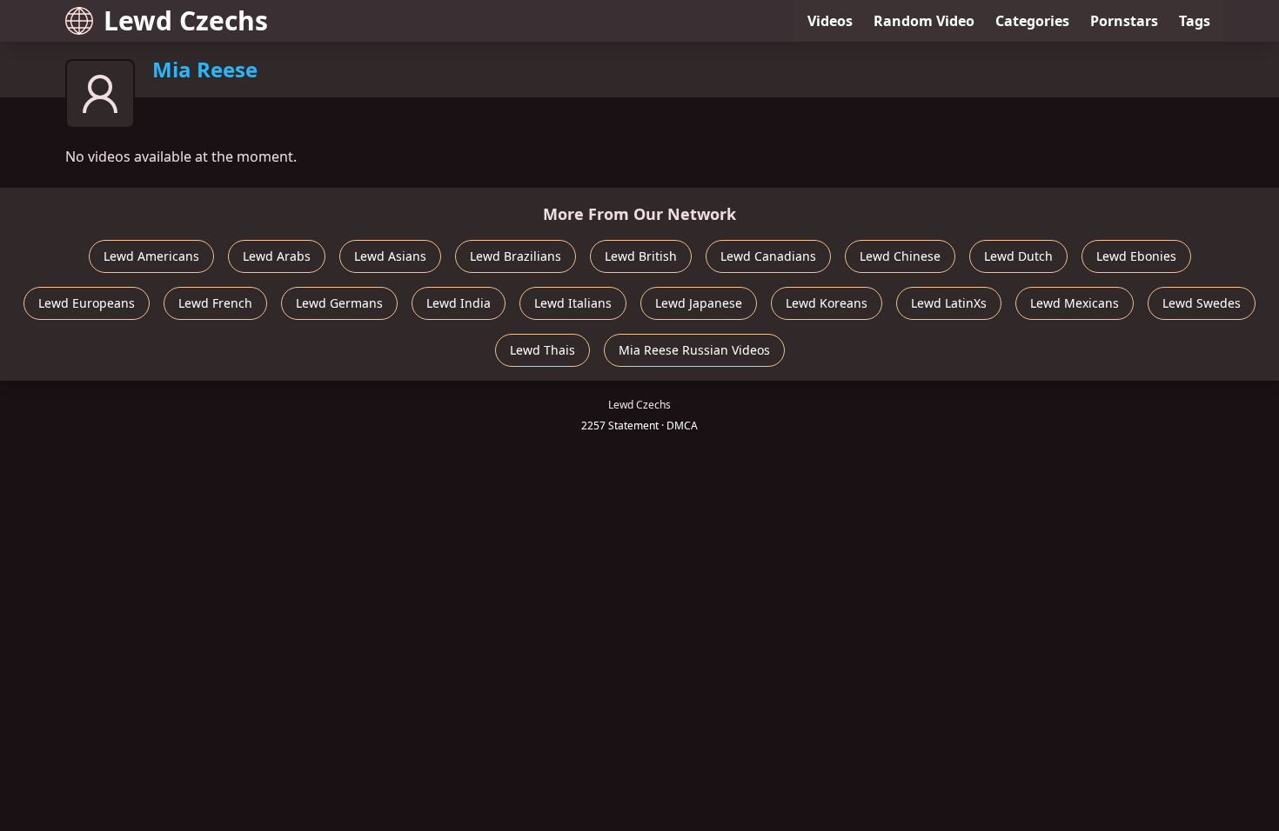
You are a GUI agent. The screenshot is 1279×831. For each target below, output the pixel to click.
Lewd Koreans (826, 303)
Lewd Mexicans (1074, 303)
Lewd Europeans (86, 303)
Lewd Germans (339, 303)
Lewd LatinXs (949, 303)
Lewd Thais (542, 350)
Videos (830, 20)
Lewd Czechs (186, 20)
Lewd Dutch (1018, 256)
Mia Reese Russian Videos (694, 350)
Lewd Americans (151, 256)
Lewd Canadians (768, 256)
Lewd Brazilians (515, 256)
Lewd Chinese (900, 256)
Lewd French (215, 303)
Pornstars (1124, 20)
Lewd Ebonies (1136, 256)
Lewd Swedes (1201, 303)
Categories (1032, 20)
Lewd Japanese (698, 303)
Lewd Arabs (277, 256)
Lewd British (641, 256)
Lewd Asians (390, 256)
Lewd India (458, 303)
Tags (1194, 20)
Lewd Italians (573, 303)
